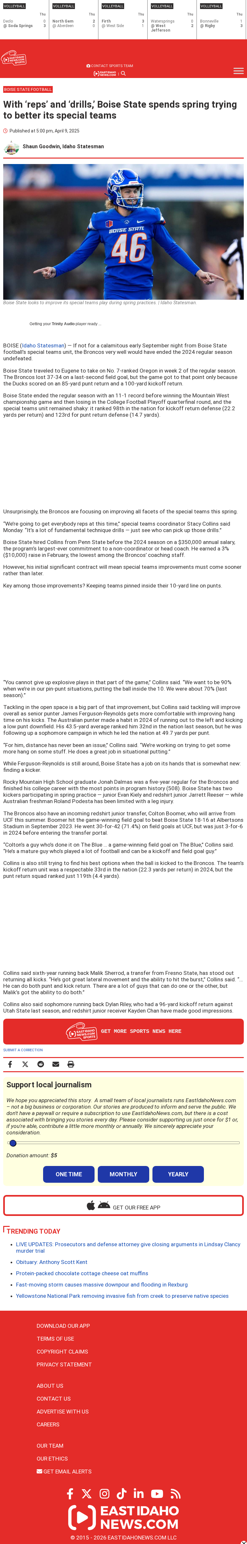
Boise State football (28, 89)
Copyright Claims (62, 1351)
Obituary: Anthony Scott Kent (51, 1262)
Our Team (50, 1445)
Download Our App (63, 1326)
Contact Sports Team (111, 65)
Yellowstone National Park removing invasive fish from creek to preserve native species (122, 1296)
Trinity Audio (63, 324)
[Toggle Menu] (238, 71)
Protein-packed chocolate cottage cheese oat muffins (82, 1273)
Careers (48, 1424)
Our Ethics (52, 1458)
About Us (50, 1386)
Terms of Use (55, 1338)
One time (69, 1174)
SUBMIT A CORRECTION (23, 1050)
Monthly (123, 1174)
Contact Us (54, 1398)
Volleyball (14, 6)
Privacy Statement (64, 1364)
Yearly (178, 1174)
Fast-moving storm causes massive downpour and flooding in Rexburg (102, 1284)
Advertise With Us (63, 1411)
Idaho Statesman (43, 345)
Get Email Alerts (67, 1471)
